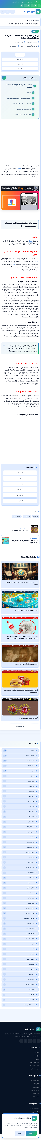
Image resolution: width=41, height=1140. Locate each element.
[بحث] (12, 12)
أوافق (31, 1133)
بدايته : (29, 92)
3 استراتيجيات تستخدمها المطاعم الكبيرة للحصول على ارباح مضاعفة (21, 691)
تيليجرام (19, 489)
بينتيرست (19, 501)
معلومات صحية (34, 1109)
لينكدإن (19, 495)
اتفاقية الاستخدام (34, 1065)
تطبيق (31, 241)
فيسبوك (19, 473)
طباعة (19, 69)
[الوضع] (7, 12)
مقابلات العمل (35, 1090)
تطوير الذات (36, 1084)
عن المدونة (36, 1056)
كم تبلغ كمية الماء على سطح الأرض (26, 610)
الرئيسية (37, 1052)
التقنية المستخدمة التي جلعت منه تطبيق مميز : (18, 98)
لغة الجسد (36, 1093)
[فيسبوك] (35, 5)
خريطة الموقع (35, 1069)
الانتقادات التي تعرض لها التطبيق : (22, 103)
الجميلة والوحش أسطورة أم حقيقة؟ (26, 664)
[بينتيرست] (28, 5)
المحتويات (19, 59)
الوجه (37, 261)
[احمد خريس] (39, 5)
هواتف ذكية (16, 516)
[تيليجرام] (25, 5)
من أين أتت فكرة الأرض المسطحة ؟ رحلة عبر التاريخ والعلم (22, 583)
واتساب (19, 484)
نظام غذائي (35, 1112)
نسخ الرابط (19, 64)
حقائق (34, 31)
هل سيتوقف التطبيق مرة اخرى (22, 114)
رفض (19, 1133)
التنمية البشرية (35, 1080)
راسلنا (37, 1059)
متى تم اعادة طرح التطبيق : (24, 109)
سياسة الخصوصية (34, 1062)
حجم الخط (19, 55)
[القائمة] (2, 12)
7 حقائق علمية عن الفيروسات (28, 718)
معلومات (26, 516)
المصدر (36, 417)
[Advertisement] (20, 142)
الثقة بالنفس (35, 1087)
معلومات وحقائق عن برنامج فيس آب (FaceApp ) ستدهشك (18, 85)
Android (19, 168)
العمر (14, 264)
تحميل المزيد (19, 726)
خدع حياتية (36, 1097)
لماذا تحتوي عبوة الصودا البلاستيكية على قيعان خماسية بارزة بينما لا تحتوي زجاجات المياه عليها (22, 637)
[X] (32, 5)
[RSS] (21, 5)
